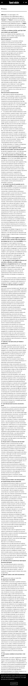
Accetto (14, 683)
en (26, 2)
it (23, 2)
